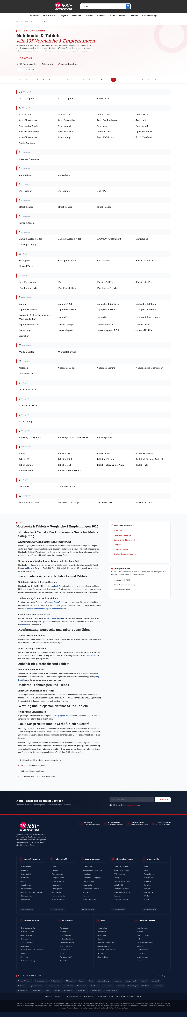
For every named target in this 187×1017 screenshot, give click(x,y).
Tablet (22, 453)
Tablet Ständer (26, 465)
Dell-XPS (101, 191)
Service (134, 15)
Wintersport (56, 892)
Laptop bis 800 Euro (146, 310)
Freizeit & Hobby (61, 859)
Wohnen (123, 15)
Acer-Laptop (142, 120)
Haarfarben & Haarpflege (92, 878)
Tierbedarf (86, 896)
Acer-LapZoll (64, 126)
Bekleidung (102, 932)
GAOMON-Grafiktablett (109, 239)
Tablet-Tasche (26, 470)
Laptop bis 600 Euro (68, 310)
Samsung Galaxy (52, 602)
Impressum (48, 996)
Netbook (23, 368)
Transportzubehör (66, 957)
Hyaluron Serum (41, 981)
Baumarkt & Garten (32, 859)
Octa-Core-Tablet (28, 390)
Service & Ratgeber (147, 920)
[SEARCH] (128, 6)
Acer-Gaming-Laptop (107, 120)
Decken (147, 896)
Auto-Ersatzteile (66, 946)
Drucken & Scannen (121, 900)
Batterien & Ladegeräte (122, 535)
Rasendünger (133, 986)
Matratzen (148, 881)
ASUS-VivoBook (144, 137)
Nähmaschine (81, 991)
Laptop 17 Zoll (65, 304)
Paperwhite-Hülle (28, 406)
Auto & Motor (49, 15)
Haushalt (101, 15)
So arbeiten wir (142, 950)
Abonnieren (162, 800)
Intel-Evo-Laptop (27, 282)
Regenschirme (103, 957)
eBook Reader (26, 207)
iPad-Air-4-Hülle (144, 282)
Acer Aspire (25, 115)
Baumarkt (34, 15)
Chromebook (25, 175)
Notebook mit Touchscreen (149, 368)
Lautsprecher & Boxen (122, 881)
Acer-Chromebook (28, 120)
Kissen (146, 900)
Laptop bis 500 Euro (29, 310)
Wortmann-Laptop (145, 502)
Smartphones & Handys (122, 892)
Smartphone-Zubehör (121, 889)
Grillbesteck (22, 991)
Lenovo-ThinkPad (144, 330)
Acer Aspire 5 (104, 115)
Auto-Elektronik (65, 935)
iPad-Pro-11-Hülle (67, 288)
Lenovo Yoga (25, 330)
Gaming (116, 878)
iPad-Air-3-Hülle (105, 282)
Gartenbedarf (26, 867)
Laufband (155, 981)
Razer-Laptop (25, 422)
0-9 (20, 80)
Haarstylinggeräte (89, 900)
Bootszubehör (65, 950)
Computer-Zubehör (121, 549)
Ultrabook (24, 486)
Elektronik (76, 15)
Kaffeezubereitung (28, 961)
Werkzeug (25, 878)
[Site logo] (63, 6)
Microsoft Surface (67, 352)
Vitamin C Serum (24, 981)
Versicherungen (142, 928)
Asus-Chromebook (28, 137)
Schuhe (100, 939)
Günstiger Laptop (27, 245)
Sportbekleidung (58, 881)
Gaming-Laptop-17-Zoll (69, 239)
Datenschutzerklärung (130, 805)
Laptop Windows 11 (29, 325)
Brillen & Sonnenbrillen (106, 943)
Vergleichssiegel (149, 15)
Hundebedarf (87, 867)
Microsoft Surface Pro (52, 618)
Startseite (19, 22)
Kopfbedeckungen (104, 946)
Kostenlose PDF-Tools (145, 943)
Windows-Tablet (105, 502)
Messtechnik (26, 900)
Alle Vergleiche (164, 976)
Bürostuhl (143, 981)
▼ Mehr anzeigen (24, 58)
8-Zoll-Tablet (103, 99)
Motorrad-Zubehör (66, 939)
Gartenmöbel (26, 874)
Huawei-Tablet (26, 266)
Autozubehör (64, 928)
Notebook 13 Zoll (66, 368)
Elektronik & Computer (125, 859)
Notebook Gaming (106, 368)
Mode (112, 15)
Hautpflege (87, 874)
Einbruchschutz (26, 896)
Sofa (47, 991)
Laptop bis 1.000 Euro (108, 304)
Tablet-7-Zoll (64, 465)
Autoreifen (64, 961)
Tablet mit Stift (65, 459)
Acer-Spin (102, 126)
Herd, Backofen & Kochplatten (32, 950)
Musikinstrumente (58, 900)
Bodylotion (94, 986)
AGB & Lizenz (88, 996)
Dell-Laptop (64, 191)
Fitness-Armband (53, 986)
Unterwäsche (103, 935)
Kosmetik (86, 892)
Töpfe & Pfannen (27, 943)
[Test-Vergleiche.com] (29, 827)
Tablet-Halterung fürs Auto (110, 465)
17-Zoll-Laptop (65, 99)
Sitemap (140, 961)
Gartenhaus (158, 986)
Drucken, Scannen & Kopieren (124, 554)
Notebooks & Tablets (121, 870)
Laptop (22, 304)
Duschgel (120, 986)
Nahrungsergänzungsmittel (92, 870)
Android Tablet (104, 132)
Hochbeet (145, 986)
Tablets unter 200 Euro (69, 470)
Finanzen (140, 932)
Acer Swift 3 (142, 115)
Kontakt (139, 996)
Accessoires (102, 928)
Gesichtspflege (88, 881)
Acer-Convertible (66, 120)
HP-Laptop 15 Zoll (67, 261)
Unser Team (141, 953)
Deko (146, 870)
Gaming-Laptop (103, 981)
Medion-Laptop (26, 352)
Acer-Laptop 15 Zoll (29, 126)
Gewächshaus (37, 991)
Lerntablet (24, 336)
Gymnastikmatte (36, 986)
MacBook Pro (56, 586)
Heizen (23, 881)
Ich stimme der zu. (126, 805)
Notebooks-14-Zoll (28, 374)
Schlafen (147, 885)
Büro (146, 867)
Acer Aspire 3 (65, 115)
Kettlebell (21, 986)
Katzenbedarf (88, 885)
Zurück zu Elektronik (27, 69)
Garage (62, 953)
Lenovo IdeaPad (105, 325)
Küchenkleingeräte (28, 928)
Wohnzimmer (149, 874)
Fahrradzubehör (57, 874)
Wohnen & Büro (153, 859)
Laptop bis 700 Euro (107, 310)
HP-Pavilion (103, 261)
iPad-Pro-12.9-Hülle (107, 288)
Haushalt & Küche (31, 920)
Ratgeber (140, 946)
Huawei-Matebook (145, 261)
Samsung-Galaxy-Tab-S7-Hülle (73, 438)
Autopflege (64, 932)
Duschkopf (68, 991)
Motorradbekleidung (67, 943)
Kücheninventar (27, 935)
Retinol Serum (56, 981)
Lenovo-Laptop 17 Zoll (108, 330)
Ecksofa (57, 991)
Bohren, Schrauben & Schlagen (32, 892)
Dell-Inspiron (25, 191)
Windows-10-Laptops (69, 502)
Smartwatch (81, 986)
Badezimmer (148, 878)
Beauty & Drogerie (92, 859)
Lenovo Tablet (143, 325)
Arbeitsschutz (26, 885)
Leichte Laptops (66, 325)
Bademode (102, 953)
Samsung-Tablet (105, 438)
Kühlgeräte (25, 946)
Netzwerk (117, 896)
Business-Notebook (29, 159)
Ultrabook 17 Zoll (66, 486)
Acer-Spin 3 (142, 126)
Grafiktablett (142, 239)
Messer (24, 953)
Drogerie (64, 15)
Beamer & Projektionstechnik (124, 540)
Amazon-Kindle (65, 132)
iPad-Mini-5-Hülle (28, 288)
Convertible (64, 175)
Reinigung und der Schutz (64, 716)
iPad (60, 282)
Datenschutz (59, 996)
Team (111, 996)
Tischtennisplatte (111, 991)
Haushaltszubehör (27, 932)
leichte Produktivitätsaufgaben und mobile (44, 609)
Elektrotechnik (26, 889)
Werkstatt (24, 870)
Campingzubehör (58, 878)
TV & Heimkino (119, 874)
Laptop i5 (62, 317)
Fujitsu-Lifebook (27, 223)
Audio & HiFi (118, 531)
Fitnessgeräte (57, 889)
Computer (117, 545)
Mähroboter (70, 981)
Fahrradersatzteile (58, 896)
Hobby (54, 867)
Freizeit (89, 15)
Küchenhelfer (26, 939)
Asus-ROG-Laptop (106, 137)
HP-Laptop (24, 261)
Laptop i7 (101, 317)
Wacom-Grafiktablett (29, 502)
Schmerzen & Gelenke (91, 889)
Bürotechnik (148, 892)
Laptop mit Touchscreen (148, 317)
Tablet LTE (24, 459)
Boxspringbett (131, 981)
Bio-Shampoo (107, 986)
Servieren (24, 957)
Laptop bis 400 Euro (146, 304)
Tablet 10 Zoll (64, 453)
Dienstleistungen (143, 935)
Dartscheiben (96, 991)
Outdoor (55, 870)
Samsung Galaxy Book (30, 438)
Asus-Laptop (64, 137)
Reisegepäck (56, 885)
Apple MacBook (144, 132)
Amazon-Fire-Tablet (29, 132)
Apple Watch (68, 986)
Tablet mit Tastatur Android (149, 459)
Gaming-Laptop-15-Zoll (30, 239)
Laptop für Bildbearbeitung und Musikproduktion (34, 317)
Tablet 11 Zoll (103, 453)
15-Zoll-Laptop (26, 99)
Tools (138, 939)
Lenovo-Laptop (65, 330)
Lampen (147, 889)
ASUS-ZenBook (27, 143)
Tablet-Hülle (142, 465)
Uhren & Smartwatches (106, 950)
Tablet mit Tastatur (106, 459)
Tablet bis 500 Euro (145, 453)
